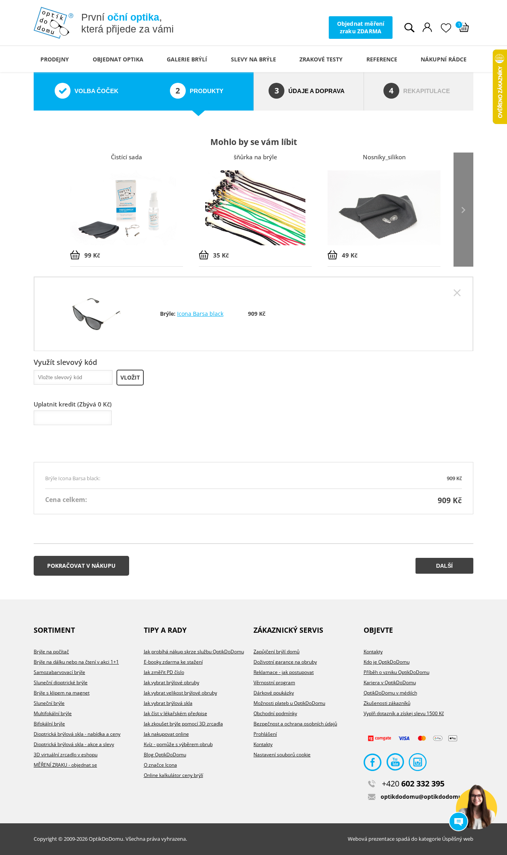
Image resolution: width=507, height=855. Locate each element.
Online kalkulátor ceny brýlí (173, 775)
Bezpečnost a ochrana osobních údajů (295, 723)
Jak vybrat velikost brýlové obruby (180, 692)
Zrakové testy (321, 59)
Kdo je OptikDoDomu (387, 661)
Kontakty (263, 744)
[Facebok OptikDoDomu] (372, 764)
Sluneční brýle (49, 703)
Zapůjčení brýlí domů (276, 651)
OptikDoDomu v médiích (390, 692)
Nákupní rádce (444, 59)
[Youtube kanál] (395, 764)
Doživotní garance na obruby (285, 661)
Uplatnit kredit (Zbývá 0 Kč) (73, 404)
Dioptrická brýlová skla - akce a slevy (74, 744)
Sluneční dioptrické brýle (61, 682)
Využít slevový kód (65, 362)
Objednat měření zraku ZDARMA (361, 27)
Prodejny (54, 59)
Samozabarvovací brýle (59, 672)
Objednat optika (118, 59)
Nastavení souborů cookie (282, 754)
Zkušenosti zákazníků (387, 703)
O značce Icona (160, 764)
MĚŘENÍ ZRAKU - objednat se (65, 764)
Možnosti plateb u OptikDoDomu (289, 703)
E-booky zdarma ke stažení (173, 661)
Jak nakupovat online (166, 734)
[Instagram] (418, 764)
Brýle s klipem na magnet (62, 692)
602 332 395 (413, 783)
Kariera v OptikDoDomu (390, 682)
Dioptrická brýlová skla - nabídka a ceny (77, 734)
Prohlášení (265, 734)
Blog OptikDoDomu (165, 754)
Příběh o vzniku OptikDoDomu (396, 672)
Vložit (130, 377)
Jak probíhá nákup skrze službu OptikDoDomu (194, 651)
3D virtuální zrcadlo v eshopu (65, 754)
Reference (381, 59)
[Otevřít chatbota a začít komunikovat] (476, 808)
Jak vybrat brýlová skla (168, 703)
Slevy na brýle (253, 59)
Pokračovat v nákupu (81, 565)
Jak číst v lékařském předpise (175, 713)
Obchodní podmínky (275, 713)
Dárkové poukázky (274, 692)
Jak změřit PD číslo (164, 672)
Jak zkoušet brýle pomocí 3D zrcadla (183, 723)
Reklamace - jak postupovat (284, 672)
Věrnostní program (274, 682)
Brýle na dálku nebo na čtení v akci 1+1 (76, 661)
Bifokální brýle (49, 723)
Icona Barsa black (200, 313)
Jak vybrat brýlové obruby (171, 682)
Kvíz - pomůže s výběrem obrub (178, 744)
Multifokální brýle (53, 713)
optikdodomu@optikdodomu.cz (425, 796)
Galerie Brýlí (187, 59)
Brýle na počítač (51, 651)
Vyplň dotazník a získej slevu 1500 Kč (404, 713)
